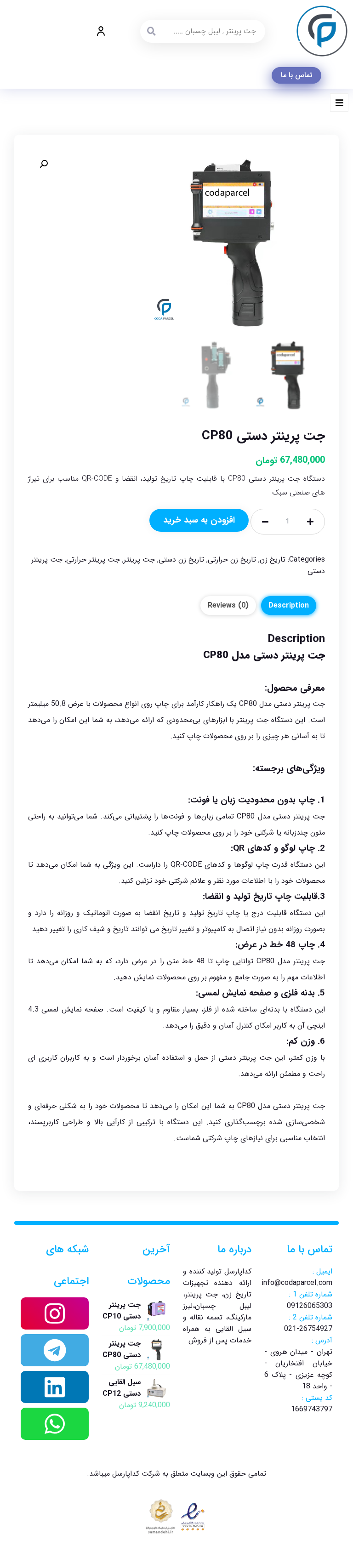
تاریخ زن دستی (181, 559)
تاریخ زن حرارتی (232, 559)
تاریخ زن (272, 559)
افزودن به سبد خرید (199, 520)
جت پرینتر (139, 559)
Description (288, 605)
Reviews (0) (228, 605)
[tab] (288, 605)
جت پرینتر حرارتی (93, 559)
